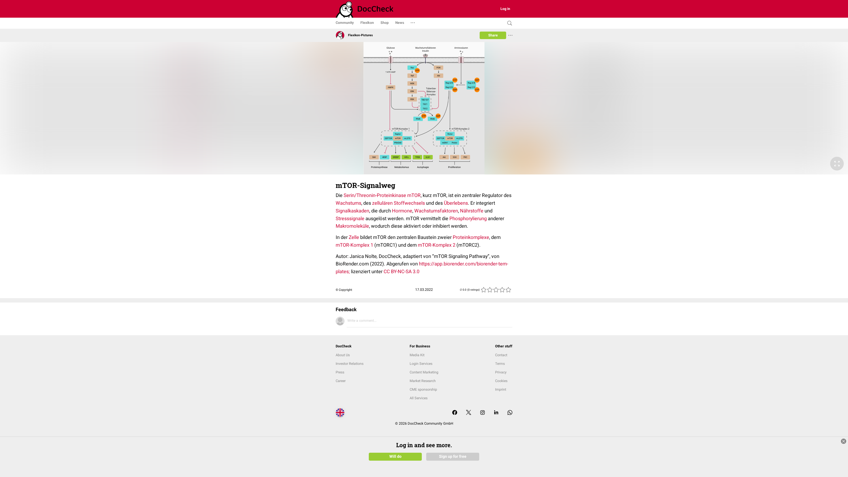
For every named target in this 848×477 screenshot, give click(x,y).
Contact (501, 355)
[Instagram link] (482, 413)
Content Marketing (424, 372)
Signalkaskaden (352, 211)
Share (493, 35)
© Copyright (344, 290)
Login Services (421, 364)
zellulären (382, 203)
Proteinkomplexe (471, 237)
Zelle (354, 237)
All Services (419, 398)
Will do (395, 456)
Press (340, 372)
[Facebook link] (454, 413)
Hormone (402, 211)
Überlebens (456, 203)
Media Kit (417, 355)
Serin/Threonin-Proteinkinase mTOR (382, 195)
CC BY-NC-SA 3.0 (401, 271)
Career (341, 381)
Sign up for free (452, 456)
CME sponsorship (423, 389)
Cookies (501, 381)
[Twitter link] (468, 413)
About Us (343, 355)
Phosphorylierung (468, 218)
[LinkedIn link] (496, 413)
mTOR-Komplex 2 (436, 245)
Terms (500, 364)
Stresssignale (350, 218)
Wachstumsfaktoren (436, 211)
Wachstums (348, 203)
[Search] (508, 23)
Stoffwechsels (409, 203)
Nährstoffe (471, 211)
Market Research (423, 381)
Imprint (500, 389)
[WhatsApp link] (509, 413)
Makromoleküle (352, 226)
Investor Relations (349, 364)
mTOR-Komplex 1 (354, 245)
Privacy (501, 372)
